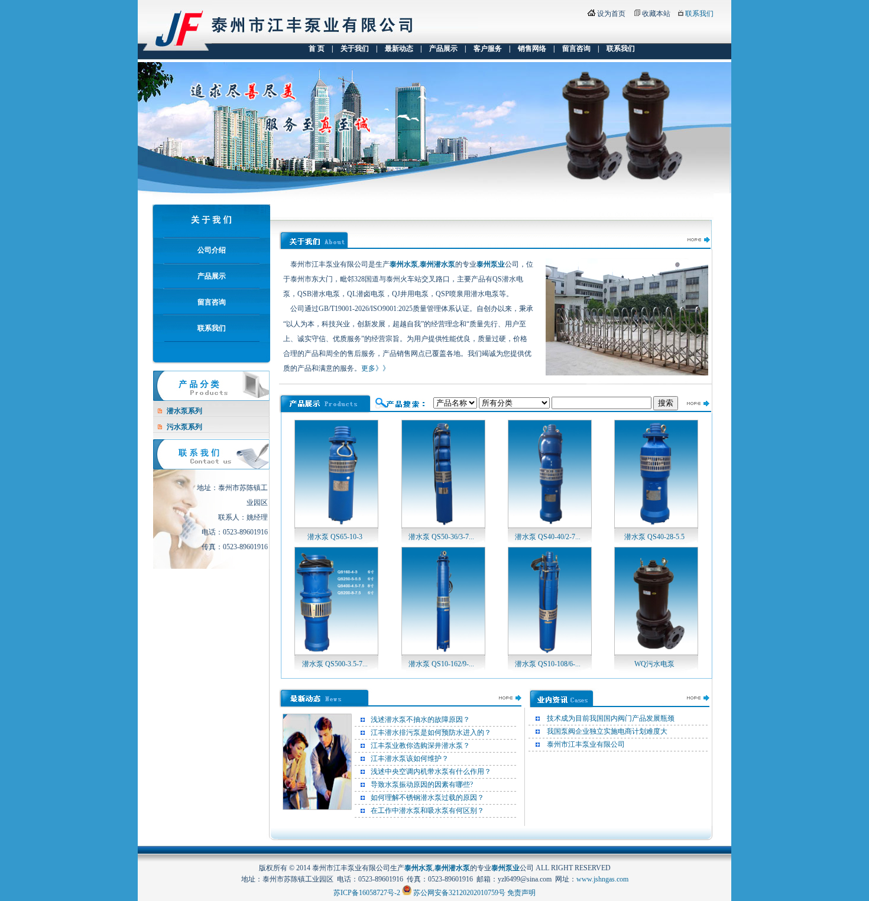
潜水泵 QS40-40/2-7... (548, 537)
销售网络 (532, 48)
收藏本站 (656, 13)
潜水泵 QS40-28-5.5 (654, 537)
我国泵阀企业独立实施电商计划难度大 (607, 731)
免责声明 (521, 893)
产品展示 (443, 48)
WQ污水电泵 (654, 664)
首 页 (317, 48)
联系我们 (699, 13)
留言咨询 (576, 48)
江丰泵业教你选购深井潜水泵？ (420, 745)
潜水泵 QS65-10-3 (334, 537)
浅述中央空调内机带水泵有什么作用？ (431, 771)
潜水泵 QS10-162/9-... (441, 664)
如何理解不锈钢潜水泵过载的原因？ (427, 797)
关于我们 (355, 48)
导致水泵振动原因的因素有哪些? (422, 784)
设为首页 (611, 13)
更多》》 (375, 368)
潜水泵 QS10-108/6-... (548, 664)
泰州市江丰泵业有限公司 (586, 744)
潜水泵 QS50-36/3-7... (441, 537)
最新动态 (399, 48)
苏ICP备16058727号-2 (366, 893)
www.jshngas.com (602, 879)
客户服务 (488, 48)
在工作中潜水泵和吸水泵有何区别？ (427, 810)
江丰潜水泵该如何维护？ (410, 758)
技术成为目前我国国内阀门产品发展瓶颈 (611, 718)
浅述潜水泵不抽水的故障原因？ (420, 719)
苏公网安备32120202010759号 (459, 893)
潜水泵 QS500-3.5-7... (335, 664)
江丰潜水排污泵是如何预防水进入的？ (431, 732)
